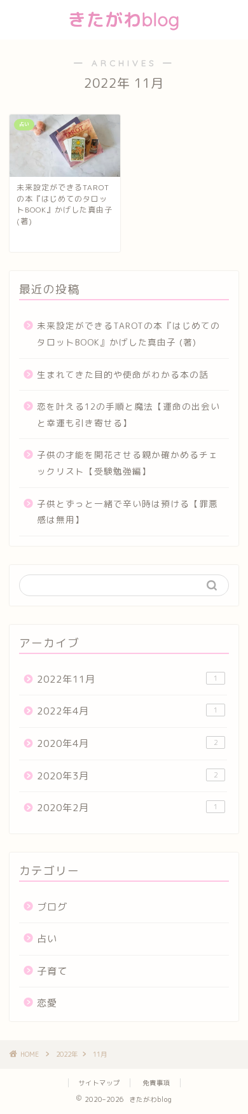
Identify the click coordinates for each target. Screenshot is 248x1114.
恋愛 (47, 1003)
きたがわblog (124, 19)
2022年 (67, 1054)
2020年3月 (127, 776)
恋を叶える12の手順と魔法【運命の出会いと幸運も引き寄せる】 (128, 414)
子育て (52, 971)
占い (47, 938)
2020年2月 (127, 807)
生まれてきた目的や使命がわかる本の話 (123, 374)
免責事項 (156, 1082)
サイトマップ (99, 1082)
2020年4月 (127, 743)
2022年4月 (127, 711)
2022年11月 (127, 679)
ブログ (52, 907)
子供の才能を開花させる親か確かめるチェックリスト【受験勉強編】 (127, 463)
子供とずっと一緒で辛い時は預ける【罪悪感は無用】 (127, 512)
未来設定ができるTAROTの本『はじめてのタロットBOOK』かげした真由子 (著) (128, 333)
